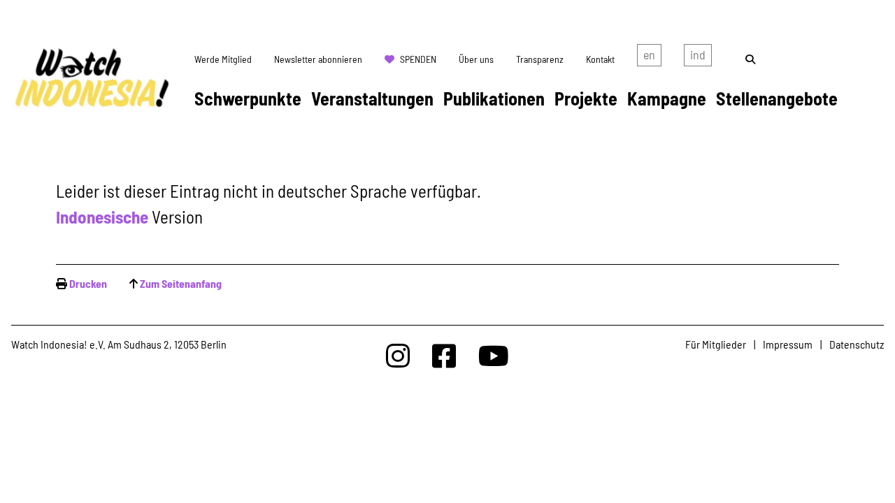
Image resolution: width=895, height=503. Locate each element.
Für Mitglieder (715, 344)
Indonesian (698, 58)
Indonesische (102, 216)
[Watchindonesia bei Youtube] (493, 355)
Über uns (476, 59)
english (649, 58)
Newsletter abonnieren (318, 59)
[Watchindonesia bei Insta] (398, 355)
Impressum (787, 344)
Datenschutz (856, 344)
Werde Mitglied (223, 59)
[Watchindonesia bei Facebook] (444, 355)
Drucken (88, 283)
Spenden (418, 59)
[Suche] (750, 59)
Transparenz (540, 59)
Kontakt (600, 59)
